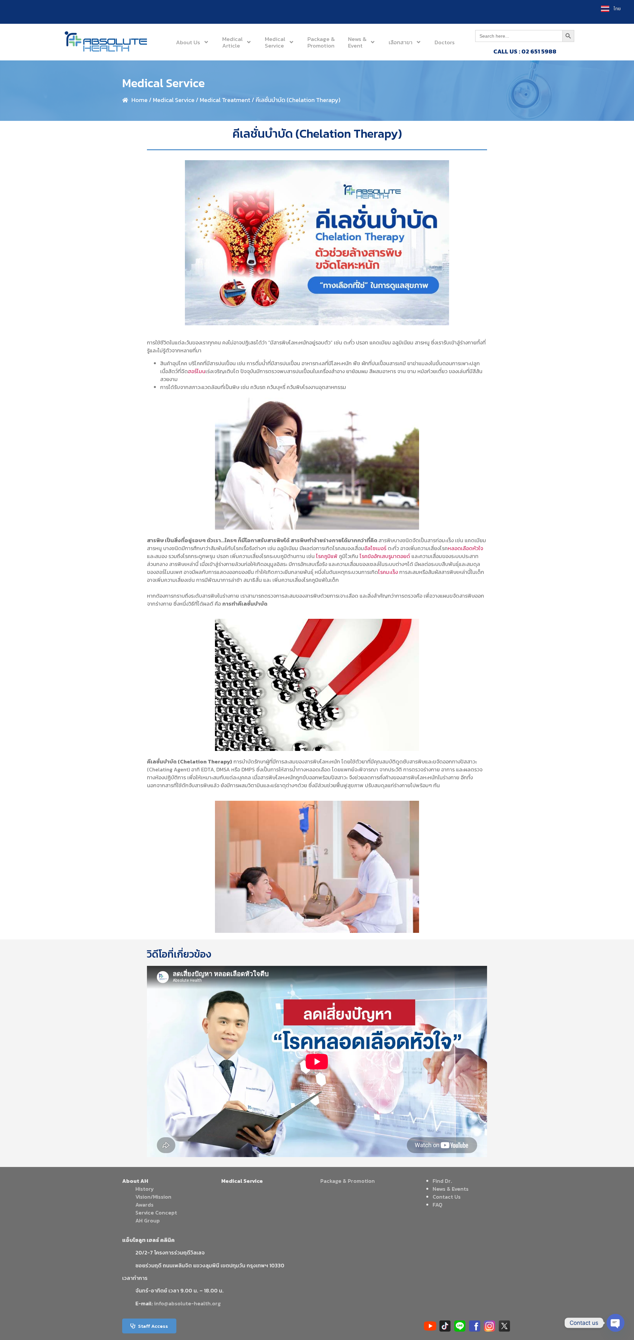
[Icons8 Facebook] (474, 1326)
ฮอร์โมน (196, 371)
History (144, 1189)
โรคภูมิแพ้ (326, 556)
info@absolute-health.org (187, 1303)
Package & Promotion (347, 1181)
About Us (188, 42)
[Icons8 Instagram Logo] (489, 1326)
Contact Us (447, 1197)
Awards (144, 1205)
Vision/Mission (153, 1197)
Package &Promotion (321, 42)
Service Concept (156, 1213)
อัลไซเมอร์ (375, 548)
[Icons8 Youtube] (430, 1326)
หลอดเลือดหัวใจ (465, 548)
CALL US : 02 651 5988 (524, 51)
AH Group (147, 1220)
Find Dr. (442, 1181)
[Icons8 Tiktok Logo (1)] (445, 1326)
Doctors (445, 42)
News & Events (451, 1189)
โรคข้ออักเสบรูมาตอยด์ (385, 556)
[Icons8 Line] (459, 1326)
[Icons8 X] (504, 1326)
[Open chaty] (615, 1323)
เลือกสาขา (400, 42)
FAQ (437, 1205)
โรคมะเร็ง (388, 572)
